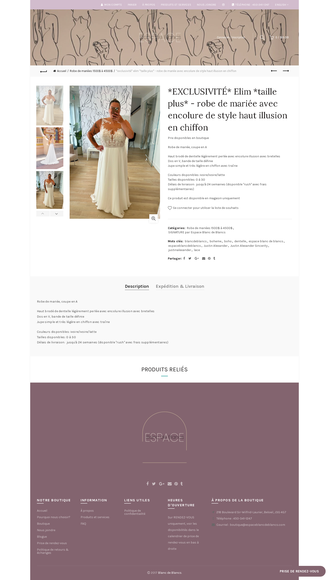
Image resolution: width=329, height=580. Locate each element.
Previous (43, 213)
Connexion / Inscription (231, 37)
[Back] (43, 71)
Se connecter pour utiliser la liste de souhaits (205, 208)
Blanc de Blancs (170, 573)
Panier (132, 4)
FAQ (83, 524)
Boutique (43, 524)
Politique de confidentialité (134, 512)
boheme (215, 241)
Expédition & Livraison (180, 286)
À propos (148, 4)
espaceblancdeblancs (184, 246)
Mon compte (113, 4)
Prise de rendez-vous (52, 543)
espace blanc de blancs (266, 241)
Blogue (42, 537)
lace (197, 250)
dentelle (240, 241)
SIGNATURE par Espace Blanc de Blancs (197, 232)
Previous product (274, 71)
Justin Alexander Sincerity (249, 246)
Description (137, 286)
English (280, 4)
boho (228, 241)
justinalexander (179, 250)
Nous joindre (206, 4)
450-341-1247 (242, 518)
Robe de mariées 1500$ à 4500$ (91, 71)
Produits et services (176, 4)
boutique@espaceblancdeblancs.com (257, 525)
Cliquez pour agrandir (153, 218)
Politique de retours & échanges (53, 551)
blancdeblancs (196, 241)
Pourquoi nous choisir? (53, 517)
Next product (285, 71)
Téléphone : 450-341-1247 (252, 4)
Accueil (61, 71)
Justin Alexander (216, 246)
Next (57, 213)
